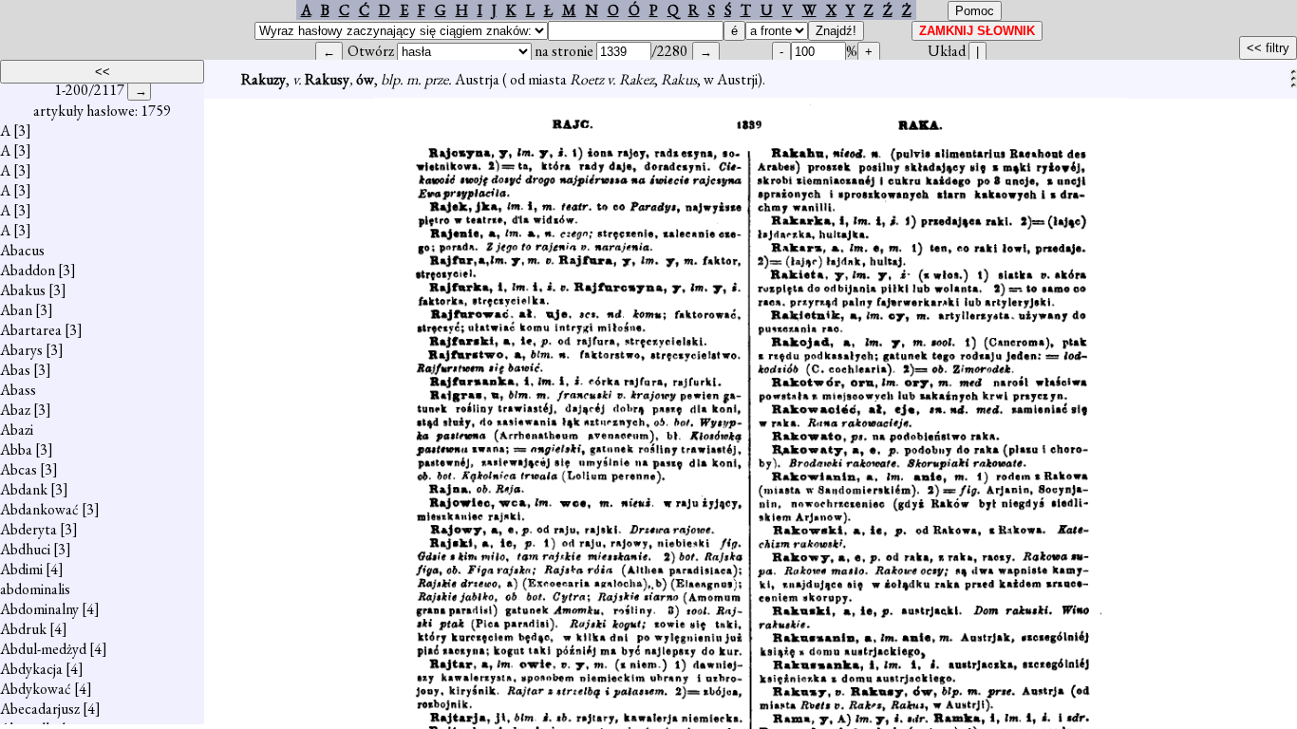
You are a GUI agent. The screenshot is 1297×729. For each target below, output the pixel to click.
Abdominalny (39, 609)
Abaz (15, 410)
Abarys (21, 350)
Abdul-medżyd (43, 649)
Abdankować (39, 509)
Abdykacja (31, 669)
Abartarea (31, 330)
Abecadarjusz (40, 709)
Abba (16, 449)
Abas (15, 370)
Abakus (23, 290)
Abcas (18, 469)
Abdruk (23, 629)
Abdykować (35, 689)
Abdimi (21, 569)
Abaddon (27, 270)
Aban (16, 310)
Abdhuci (25, 549)
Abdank (23, 489)
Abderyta (28, 529)
